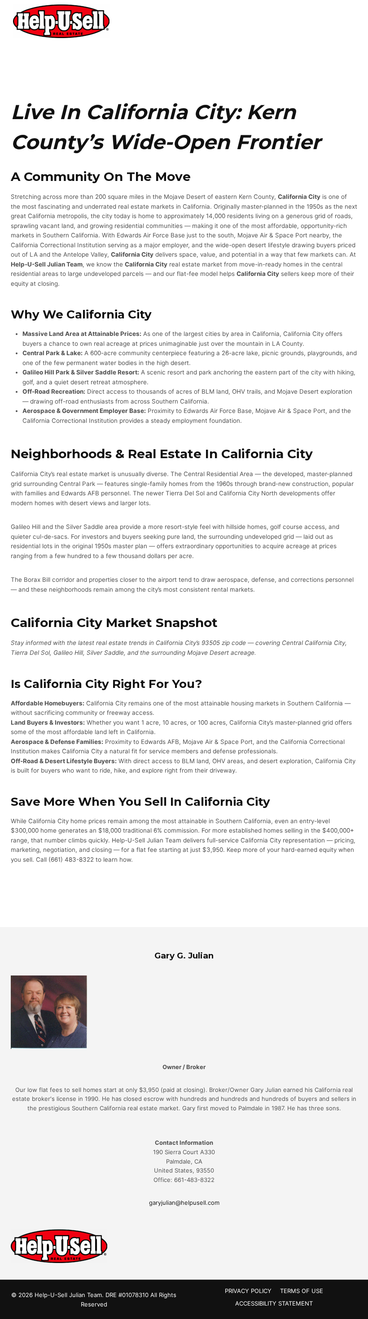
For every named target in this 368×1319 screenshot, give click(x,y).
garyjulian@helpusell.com (184, 1202)
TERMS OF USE (301, 1290)
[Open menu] (346, 20)
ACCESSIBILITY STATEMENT (274, 1303)
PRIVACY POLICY (248, 1290)
